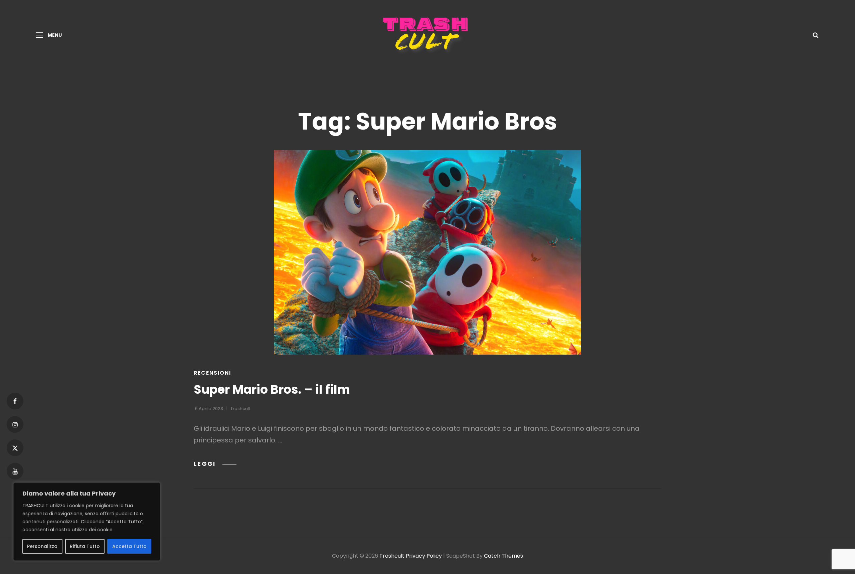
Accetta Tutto (129, 546)
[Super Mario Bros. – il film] (427, 252)
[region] (86, 522)
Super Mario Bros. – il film (272, 389)
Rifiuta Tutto (85, 546)
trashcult (240, 408)
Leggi (215, 463)
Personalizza (42, 546)
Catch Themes (503, 556)
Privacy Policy (424, 556)
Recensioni (212, 373)
